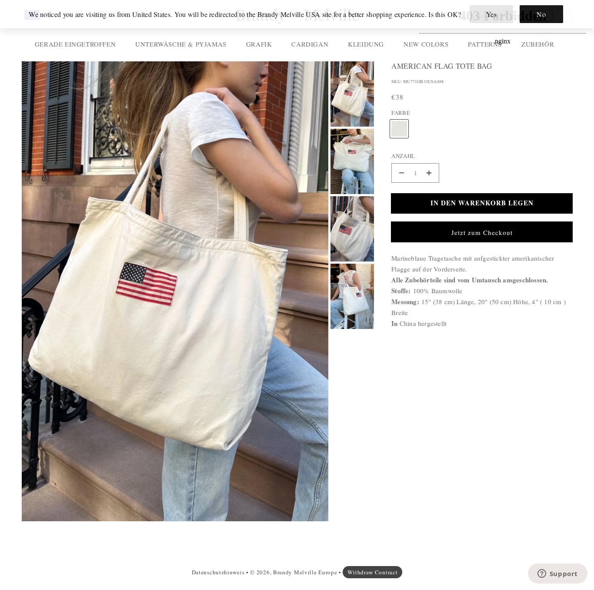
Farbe (400, 113)
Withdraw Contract (372, 572)
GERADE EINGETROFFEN (75, 44)
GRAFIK (259, 44)
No (541, 14)
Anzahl (403, 156)
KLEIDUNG (366, 44)
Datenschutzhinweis (218, 572)
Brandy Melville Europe (305, 572)
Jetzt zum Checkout (482, 232)
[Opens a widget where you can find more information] (557, 574)
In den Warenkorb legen (482, 203)
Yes (491, 14)
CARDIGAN (309, 44)
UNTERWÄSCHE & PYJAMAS (181, 44)
